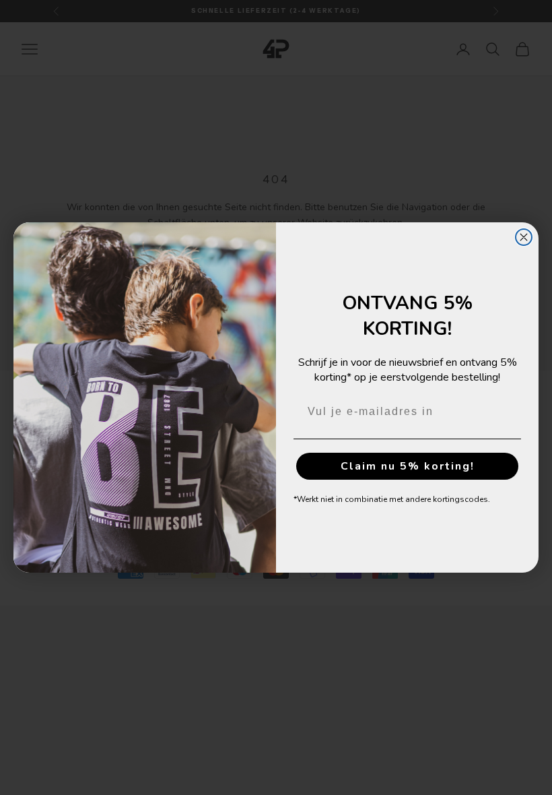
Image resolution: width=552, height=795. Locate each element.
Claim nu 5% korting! (408, 466)
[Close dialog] (524, 237)
